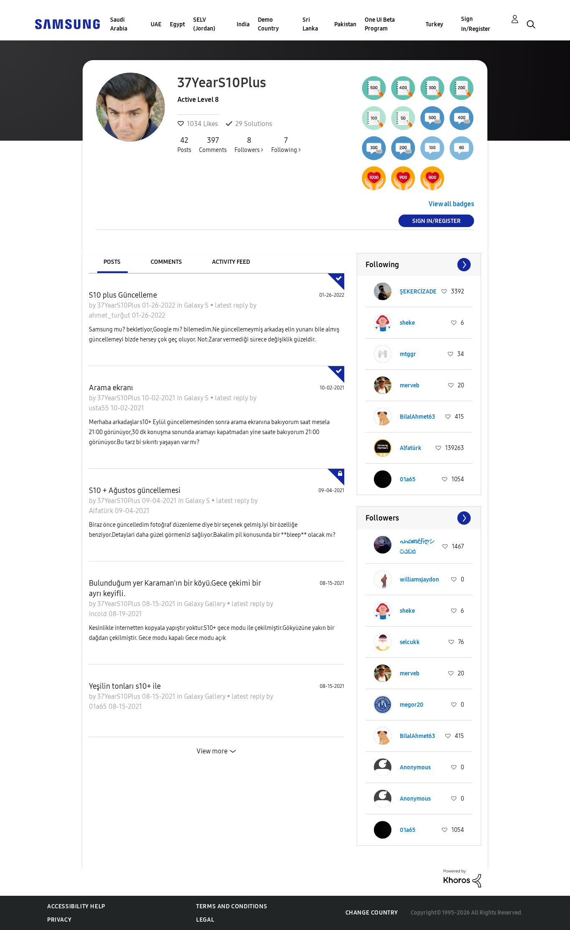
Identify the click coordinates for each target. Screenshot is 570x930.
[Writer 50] (403, 118)
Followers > (249, 145)
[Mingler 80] (461, 148)
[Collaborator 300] (373, 148)
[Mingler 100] (432, 148)
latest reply (232, 305)
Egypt (177, 24)
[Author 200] (461, 88)
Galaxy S (197, 305)
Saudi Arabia (118, 24)
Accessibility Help (76, 906)
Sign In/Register (475, 24)
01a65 (98, 706)
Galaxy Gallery (205, 604)
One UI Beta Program (380, 24)
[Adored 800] (432, 178)
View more (212, 751)
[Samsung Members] (67, 24)
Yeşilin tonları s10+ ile (125, 686)
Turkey (434, 24)
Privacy (59, 919)
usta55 (100, 408)
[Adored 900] (403, 178)
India (243, 24)
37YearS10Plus (119, 305)
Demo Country (268, 24)
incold (98, 614)
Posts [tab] (112, 261)
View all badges (451, 204)
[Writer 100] (373, 118)
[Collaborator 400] (461, 118)
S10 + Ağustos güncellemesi (135, 490)
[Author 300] (432, 88)
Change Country (372, 912)
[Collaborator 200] (403, 148)
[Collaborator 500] (432, 118)
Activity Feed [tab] (231, 261)
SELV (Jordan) (204, 24)
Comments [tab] (166, 261)
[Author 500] (373, 88)
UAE (156, 24)
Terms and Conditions (231, 906)
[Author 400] (403, 88)
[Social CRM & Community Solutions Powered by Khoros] (462, 878)
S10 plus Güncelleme (123, 295)
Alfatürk (102, 511)
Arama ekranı (111, 387)
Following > (286, 145)
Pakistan (345, 24)
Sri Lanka (310, 24)
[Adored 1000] (373, 178)
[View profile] (382, 291)
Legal (205, 919)
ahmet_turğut (110, 315)
